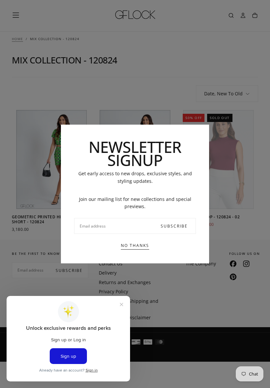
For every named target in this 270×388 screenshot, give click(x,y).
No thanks (135, 245)
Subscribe (174, 226)
